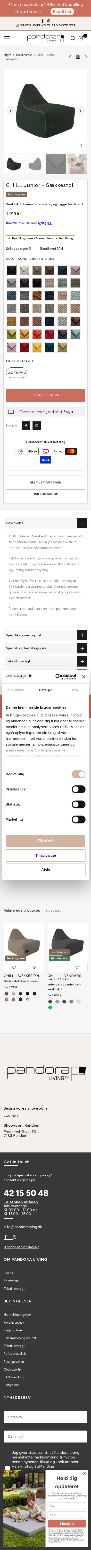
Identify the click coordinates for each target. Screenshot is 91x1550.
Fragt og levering (15, 1330)
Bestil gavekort (14, 1362)
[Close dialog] (84, 1473)
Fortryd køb (11, 1385)
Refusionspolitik (15, 1353)
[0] (81, 38)
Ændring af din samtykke (21, 1247)
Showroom (11, 1281)
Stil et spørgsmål (19, 249)
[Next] (80, 111)
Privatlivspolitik (14, 1322)
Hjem (7, 55)
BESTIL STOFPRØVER (45, 482)
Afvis (45, 870)
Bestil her (62, 11)
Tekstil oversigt (14, 1288)
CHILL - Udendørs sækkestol (64, 977)
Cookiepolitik (12, 1369)
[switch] (78, 789)
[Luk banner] (83, 676)
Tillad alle (46, 841)
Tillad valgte (45, 855)
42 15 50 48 (26, 1193)
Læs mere (11, 1116)
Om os (8, 1273)
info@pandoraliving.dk (23, 1227)
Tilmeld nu (67, 1523)
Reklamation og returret (20, 1338)
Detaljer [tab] (45, 690)
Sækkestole (24, 55)
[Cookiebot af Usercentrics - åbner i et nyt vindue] (57, 677)
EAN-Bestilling (14, 1377)
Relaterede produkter (22, 910)
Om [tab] (75, 690)
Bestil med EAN (51, 249)
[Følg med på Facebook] (42, 21)
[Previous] (11, 111)
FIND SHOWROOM (45, 494)
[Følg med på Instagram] (49, 21)
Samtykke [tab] (16, 690)
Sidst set (53, 910)
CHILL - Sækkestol (22, 976)
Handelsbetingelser (17, 1315)
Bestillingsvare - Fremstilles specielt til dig (42, 238)
